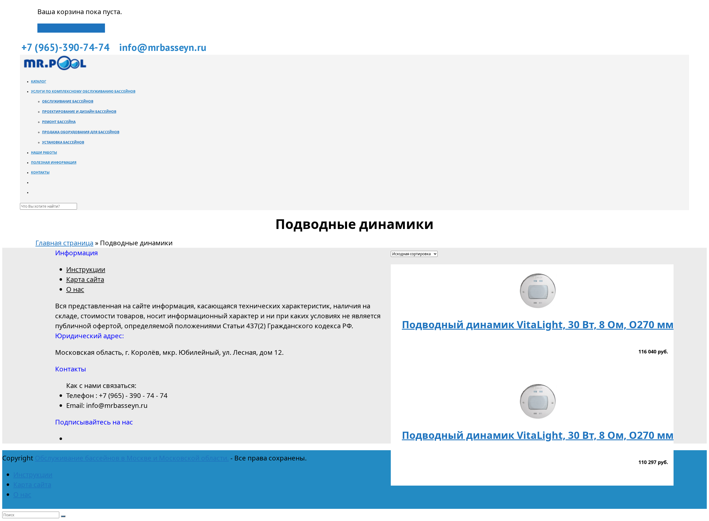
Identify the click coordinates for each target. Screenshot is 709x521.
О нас (75, 289)
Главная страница (64, 242)
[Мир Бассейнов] (54, 68)
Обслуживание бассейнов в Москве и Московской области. (132, 457)
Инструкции (85, 269)
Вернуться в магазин (71, 28)
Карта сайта (85, 279)
